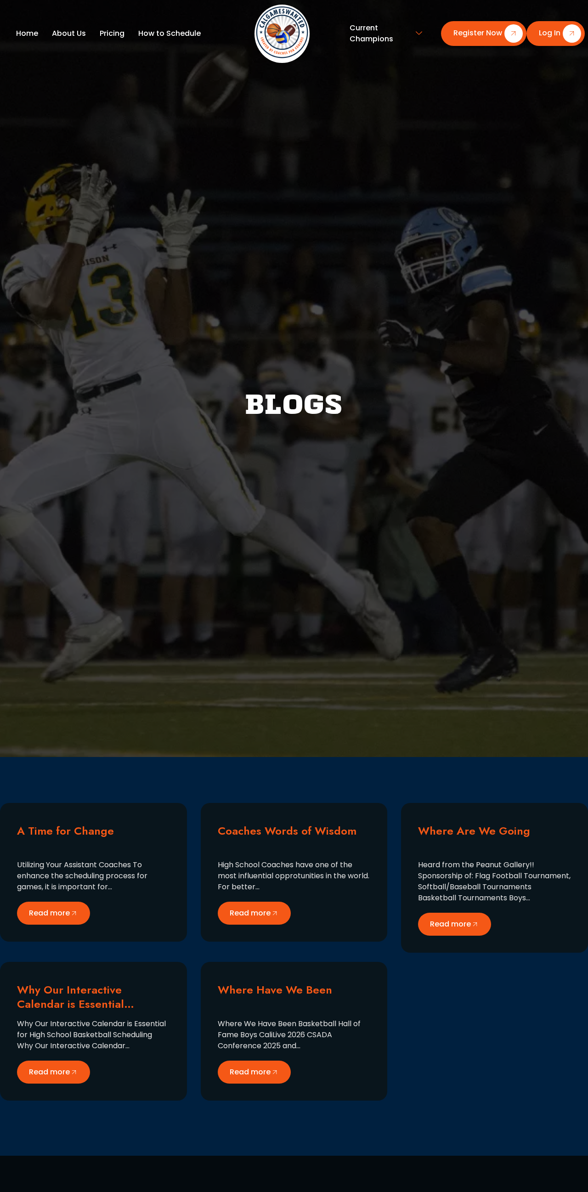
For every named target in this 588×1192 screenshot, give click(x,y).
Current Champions (371, 33)
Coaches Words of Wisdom (287, 831)
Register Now (477, 33)
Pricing (112, 33)
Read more (49, 913)
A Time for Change (65, 831)
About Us (69, 33)
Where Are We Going (474, 831)
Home (27, 33)
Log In (549, 33)
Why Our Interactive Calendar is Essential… (75, 997)
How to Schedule (169, 33)
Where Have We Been (275, 990)
